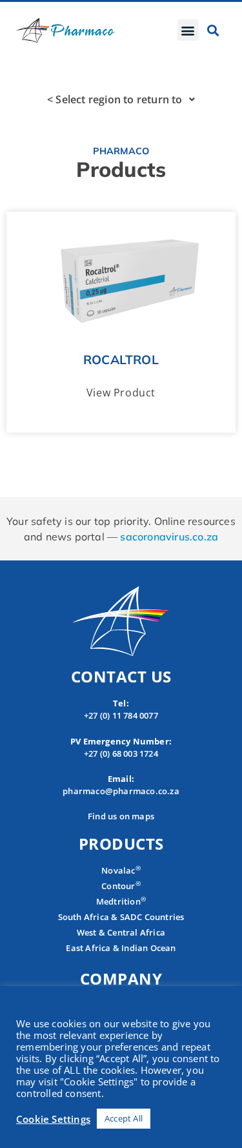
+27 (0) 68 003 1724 (121, 753)
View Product (121, 392)
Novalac (121, 870)
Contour (121, 886)
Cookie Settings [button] (53, 1119)
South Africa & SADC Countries (121, 917)
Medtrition (118, 901)
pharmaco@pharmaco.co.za (121, 791)
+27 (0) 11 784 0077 (121, 715)
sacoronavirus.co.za (169, 536)
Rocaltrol (121, 359)
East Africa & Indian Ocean (121, 948)
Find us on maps (121, 816)
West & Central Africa (121, 932)
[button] (188, 30)
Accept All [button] (124, 1118)
